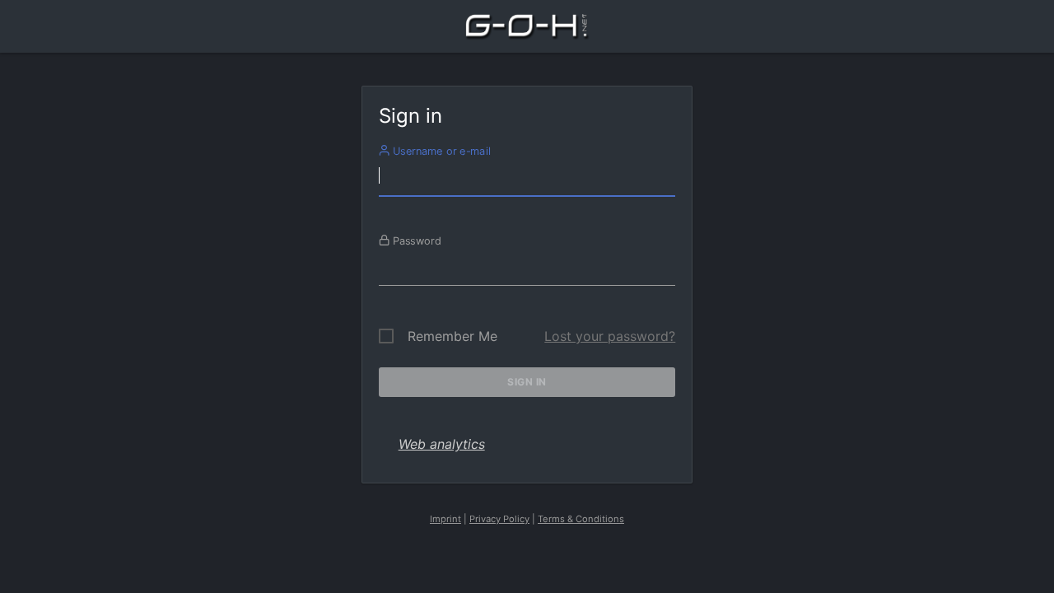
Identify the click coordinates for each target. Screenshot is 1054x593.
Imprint (445, 519)
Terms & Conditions (581, 519)
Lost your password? (609, 336)
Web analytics (442, 444)
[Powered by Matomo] (526, 31)
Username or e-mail (439, 150)
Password (415, 240)
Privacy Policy (499, 519)
